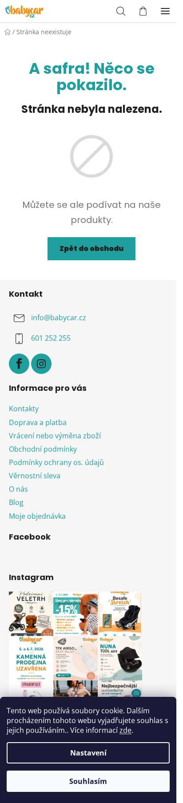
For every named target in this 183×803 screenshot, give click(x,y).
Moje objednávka (37, 516)
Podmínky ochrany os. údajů (56, 462)
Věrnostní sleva (34, 476)
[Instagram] (41, 364)
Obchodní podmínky (43, 449)
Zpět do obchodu (91, 248)
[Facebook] (19, 364)
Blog (16, 502)
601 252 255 (51, 338)
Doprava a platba (38, 422)
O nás (18, 489)
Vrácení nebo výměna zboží (55, 436)
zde (125, 730)
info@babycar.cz (58, 317)
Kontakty (24, 408)
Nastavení (88, 753)
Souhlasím (88, 781)
